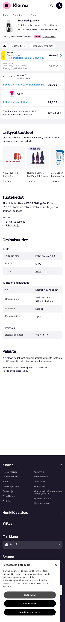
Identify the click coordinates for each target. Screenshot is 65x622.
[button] (9, 26)
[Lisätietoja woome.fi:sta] (4, 76)
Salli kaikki (30, 595)
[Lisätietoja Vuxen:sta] (4, 94)
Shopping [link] (17, 15)
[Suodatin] (4, 45)
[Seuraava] (58, 164)
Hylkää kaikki (30, 603)
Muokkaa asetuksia (29, 612)
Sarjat (38, 271)
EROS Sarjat (13, 225)
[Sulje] (55, 564)
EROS (38, 263)
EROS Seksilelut (15, 221)
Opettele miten (49, 36)
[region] (30, 591)
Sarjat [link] (34, 15)
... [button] (26, 15)
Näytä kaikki (27, 141)
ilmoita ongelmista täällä (15, 370)
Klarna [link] (6, 15)
